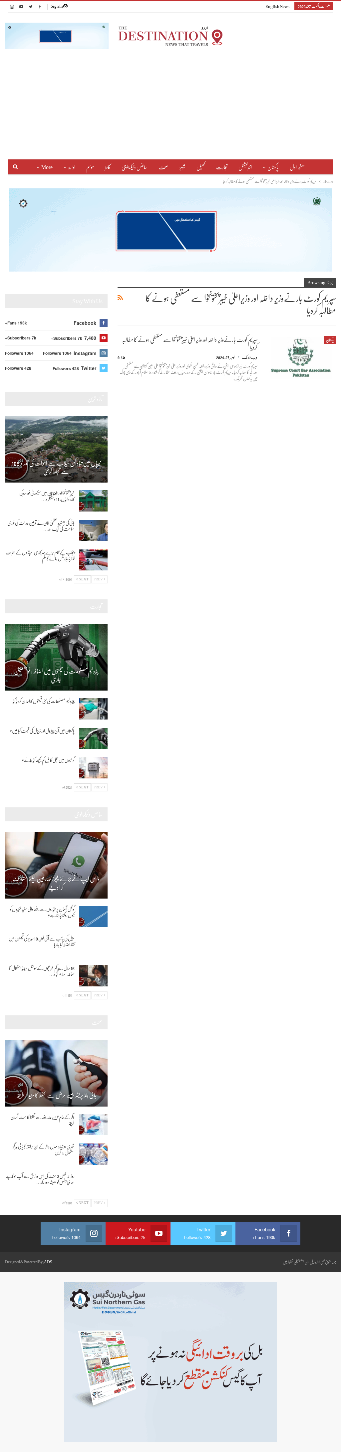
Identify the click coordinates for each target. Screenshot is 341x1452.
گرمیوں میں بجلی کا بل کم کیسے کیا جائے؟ (48, 760)
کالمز (108, 167)
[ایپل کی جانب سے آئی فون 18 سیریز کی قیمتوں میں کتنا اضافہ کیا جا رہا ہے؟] (93, 946)
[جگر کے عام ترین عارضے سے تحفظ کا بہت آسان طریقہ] (93, 1125)
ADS (48, 1262)
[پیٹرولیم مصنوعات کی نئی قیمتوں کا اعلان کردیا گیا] (93, 709)
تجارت (221, 167)
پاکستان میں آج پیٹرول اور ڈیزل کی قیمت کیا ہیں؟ (42, 731)
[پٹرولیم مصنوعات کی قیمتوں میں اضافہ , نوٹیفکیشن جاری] (56, 657)
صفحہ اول (297, 167)
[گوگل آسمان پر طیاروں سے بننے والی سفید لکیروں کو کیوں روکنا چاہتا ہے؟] (93, 917)
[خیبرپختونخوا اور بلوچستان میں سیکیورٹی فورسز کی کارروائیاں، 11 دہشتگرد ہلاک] (93, 501)
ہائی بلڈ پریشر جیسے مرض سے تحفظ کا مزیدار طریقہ (56, 1095)
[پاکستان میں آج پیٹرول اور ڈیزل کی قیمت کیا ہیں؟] (93, 738)
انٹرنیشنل (245, 167)
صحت (164, 167)
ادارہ (71, 167)
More (47, 167)
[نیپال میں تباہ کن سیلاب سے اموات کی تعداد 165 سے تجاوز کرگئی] (56, 449)
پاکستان (273, 167)
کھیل (200, 167)
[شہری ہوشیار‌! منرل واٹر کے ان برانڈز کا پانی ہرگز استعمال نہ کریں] (93, 1154)
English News (277, 6)
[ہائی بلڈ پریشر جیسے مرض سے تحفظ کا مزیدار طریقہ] (56, 1073)
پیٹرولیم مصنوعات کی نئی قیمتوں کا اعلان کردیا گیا (44, 701)
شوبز (182, 167)
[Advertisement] (170, 99)
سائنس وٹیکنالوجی (135, 167)
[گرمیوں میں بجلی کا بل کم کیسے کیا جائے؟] (93, 767)
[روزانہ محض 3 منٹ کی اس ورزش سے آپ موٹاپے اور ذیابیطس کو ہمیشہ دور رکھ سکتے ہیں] (93, 1183)
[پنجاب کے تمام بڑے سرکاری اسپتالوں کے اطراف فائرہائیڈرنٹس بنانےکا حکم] (93, 560)
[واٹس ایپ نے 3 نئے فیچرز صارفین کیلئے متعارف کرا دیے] (56, 865)
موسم (90, 167)
